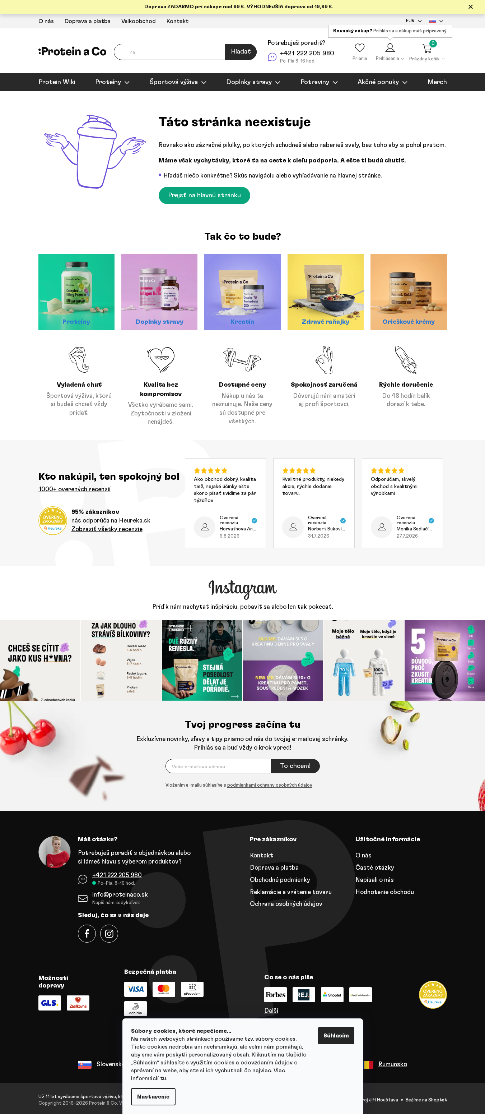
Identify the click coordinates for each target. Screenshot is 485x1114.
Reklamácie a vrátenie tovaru (291, 892)
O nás (46, 21)
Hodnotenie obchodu (384, 892)
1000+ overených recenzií (74, 489)
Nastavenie (153, 1097)
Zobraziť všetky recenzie (107, 529)
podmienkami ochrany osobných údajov (269, 785)
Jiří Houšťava (383, 1100)
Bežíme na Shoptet (426, 1100)
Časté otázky (374, 868)
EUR (410, 21)
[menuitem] (57, 82)
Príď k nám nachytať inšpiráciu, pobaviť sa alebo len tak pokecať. (242, 607)
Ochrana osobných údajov (286, 904)
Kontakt (177, 21)
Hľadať (241, 52)
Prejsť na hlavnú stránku (204, 195)
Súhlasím (336, 1036)
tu (163, 1078)
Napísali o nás (374, 880)
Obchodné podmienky (280, 880)
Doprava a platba (88, 21)
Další (271, 1011)
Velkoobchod (138, 21)
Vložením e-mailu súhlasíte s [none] (238, 785)
